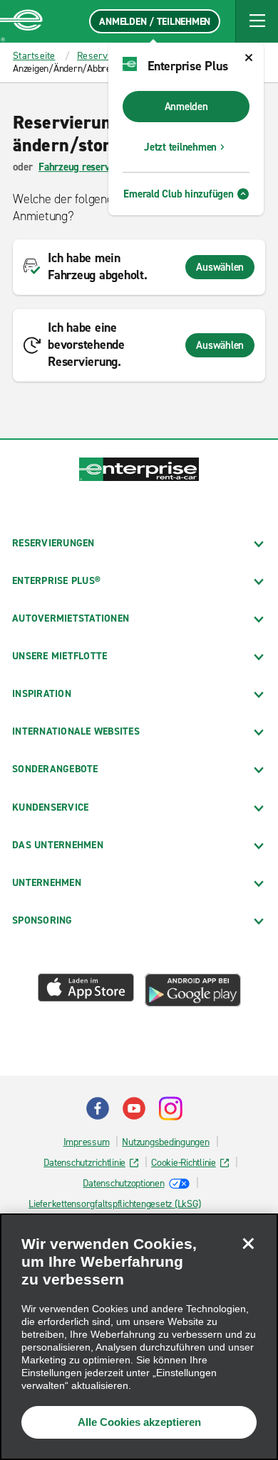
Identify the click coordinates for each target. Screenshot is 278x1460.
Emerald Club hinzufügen (178, 194)
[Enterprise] (21, 21)
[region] (139, 1336)
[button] (256, 21)
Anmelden (186, 106)
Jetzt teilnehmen (180, 147)
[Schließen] (248, 1243)
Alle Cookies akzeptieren (139, 1422)
